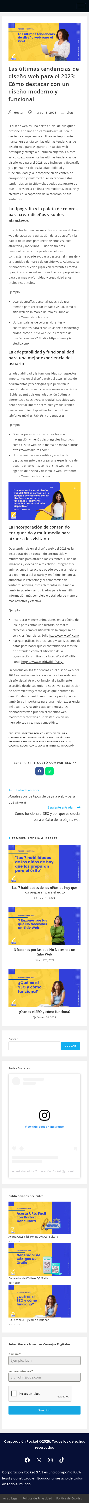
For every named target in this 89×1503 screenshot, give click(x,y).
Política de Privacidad (37, 1498)
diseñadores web (20, 712)
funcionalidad (48, 741)
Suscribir (44, 1410)
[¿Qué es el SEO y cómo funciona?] (39, 1301)
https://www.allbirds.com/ (31, 450)
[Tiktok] (62, 1460)
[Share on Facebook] (39, 771)
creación (45, 675)
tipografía (67, 745)
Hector (19, 112)
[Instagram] (50, 1460)
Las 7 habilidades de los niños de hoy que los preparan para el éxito (44, 890)
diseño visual (46, 737)
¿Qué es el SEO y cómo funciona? (44, 1011)
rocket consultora (32, 745)
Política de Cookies (69, 1498)
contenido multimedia (22, 737)
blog (69, 112)
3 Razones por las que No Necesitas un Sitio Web (44, 952)
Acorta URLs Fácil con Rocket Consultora (33, 1236)
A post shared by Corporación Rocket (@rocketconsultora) (50, 1171)
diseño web (63, 737)
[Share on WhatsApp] (49, 771)
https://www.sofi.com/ (64, 635)
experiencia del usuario (23, 741)
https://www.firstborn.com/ (31, 476)
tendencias (53, 745)
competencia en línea (53, 733)
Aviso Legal (10, 1498)
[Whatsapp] (39, 1460)
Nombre (14, 1354)
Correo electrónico (20, 1371)
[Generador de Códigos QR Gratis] (39, 1259)
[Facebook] (27, 1460)
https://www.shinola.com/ (30, 317)
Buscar (13, 1039)
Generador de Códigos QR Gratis (28, 1278)
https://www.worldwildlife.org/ (42, 662)
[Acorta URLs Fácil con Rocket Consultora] (39, 1218)
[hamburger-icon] (81, 6)
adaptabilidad (30, 733)
